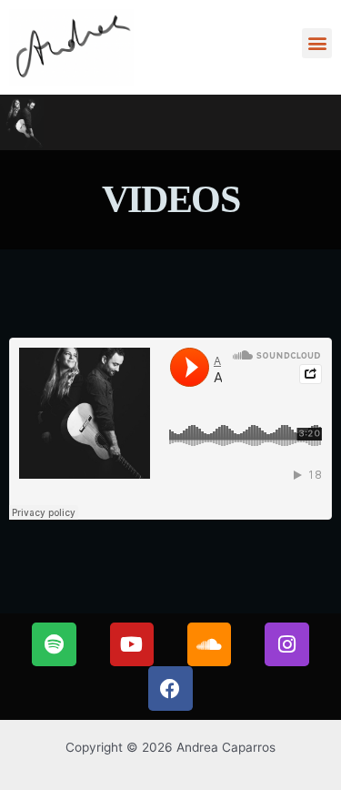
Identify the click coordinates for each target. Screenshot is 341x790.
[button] (317, 43)
